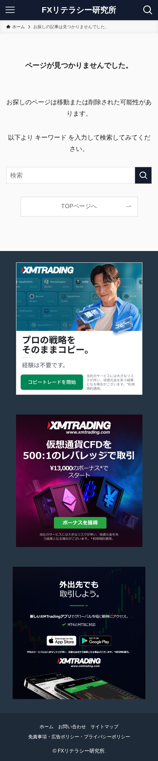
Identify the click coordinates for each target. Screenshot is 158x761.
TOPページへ (79, 206)
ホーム (47, 726)
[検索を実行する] (143, 175)
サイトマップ (104, 726)
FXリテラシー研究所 (79, 10)
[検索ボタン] (148, 10)
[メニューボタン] (10, 10)
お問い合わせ (72, 726)
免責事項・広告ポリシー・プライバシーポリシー (79, 736)
